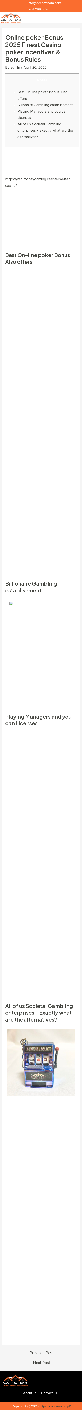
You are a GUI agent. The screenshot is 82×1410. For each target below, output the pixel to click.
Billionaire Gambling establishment (45, 105)
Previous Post (41, 1353)
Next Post (41, 1363)
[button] (76, 18)
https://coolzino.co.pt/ (55, 1406)
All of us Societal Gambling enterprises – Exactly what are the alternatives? (45, 130)
